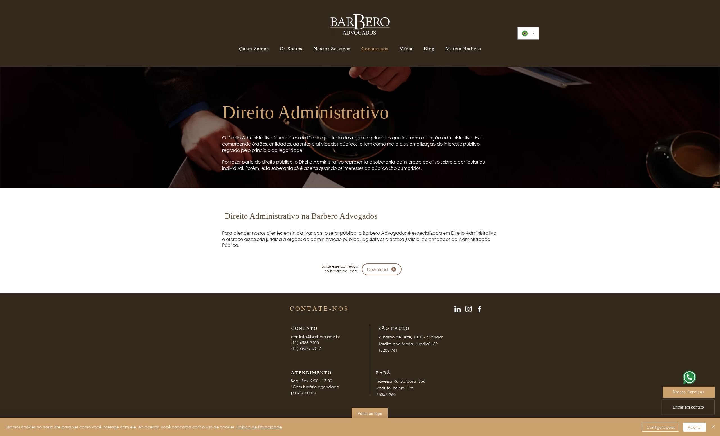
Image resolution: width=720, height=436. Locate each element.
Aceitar (695, 427)
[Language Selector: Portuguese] (528, 33)
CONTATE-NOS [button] (319, 308)
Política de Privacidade (259, 427)
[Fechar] (713, 427)
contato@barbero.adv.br (315, 336)
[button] (688, 407)
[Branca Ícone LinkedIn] (457, 308)
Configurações (661, 427)
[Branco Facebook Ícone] (479, 308)
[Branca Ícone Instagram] (468, 308)
